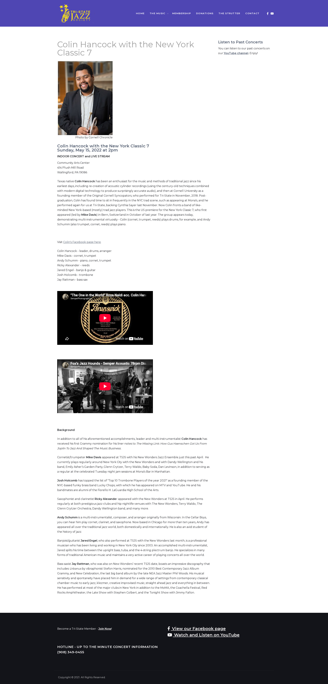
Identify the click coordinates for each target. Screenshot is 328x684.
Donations (204, 13)
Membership (181, 13)
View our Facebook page (198, 628)
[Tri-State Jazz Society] (76, 13)
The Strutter (229, 13)
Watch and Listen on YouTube (206, 634)
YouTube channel (236, 53)
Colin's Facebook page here (82, 242)
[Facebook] (267, 13)
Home (140, 13)
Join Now (104, 628)
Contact (252, 13)
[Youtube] (272, 13)
